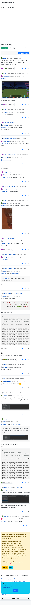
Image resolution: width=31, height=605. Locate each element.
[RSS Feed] (25, 48)
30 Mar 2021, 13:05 (19, 76)
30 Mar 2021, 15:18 (17, 125)
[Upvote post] (25, 68)
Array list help (15, 273)
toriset (4, 58)
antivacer (5, 125)
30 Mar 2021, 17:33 (17, 157)
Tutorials (16, 579)
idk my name (6, 518)
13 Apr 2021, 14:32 (15, 353)
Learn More (6, 587)
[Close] (28, 534)
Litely (4, 271)
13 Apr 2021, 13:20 (15, 203)
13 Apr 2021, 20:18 (17, 395)
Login (10, 567)
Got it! (15, 591)
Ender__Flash (6, 76)
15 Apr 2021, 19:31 (18, 518)
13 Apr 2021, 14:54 (21, 381)
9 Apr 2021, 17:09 (19, 189)
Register (5, 567)
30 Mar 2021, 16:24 (19, 141)
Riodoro (5, 241)
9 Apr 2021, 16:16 (17, 174)
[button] (2, 602)
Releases (8, 579)
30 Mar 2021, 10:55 (16, 58)
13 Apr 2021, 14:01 (19, 257)
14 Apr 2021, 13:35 (15, 421)
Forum (23, 579)
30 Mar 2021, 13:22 (20, 112)
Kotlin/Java (5, 48)
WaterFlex (5, 174)
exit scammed (6, 112)
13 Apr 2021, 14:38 (16, 367)
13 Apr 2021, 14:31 (15, 296)
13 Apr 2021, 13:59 (16, 241)
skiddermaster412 (7, 381)
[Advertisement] (15, 26)
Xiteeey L (5, 395)
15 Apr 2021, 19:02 (17, 490)
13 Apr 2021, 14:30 (15, 271)
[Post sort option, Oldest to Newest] (3, 53)
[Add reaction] (23, 68)
